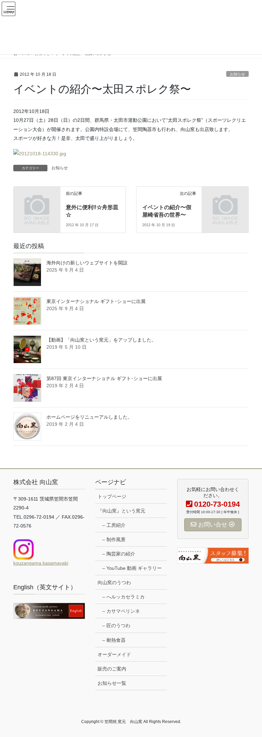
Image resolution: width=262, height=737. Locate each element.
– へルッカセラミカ (123, 596)
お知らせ (237, 74)
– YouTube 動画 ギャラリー (132, 568)
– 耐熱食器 (114, 640)
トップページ (112, 496)
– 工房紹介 (114, 525)
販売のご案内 (112, 668)
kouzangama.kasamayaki (40, 563)
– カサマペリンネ (121, 611)
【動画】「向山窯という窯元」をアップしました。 (101, 340)
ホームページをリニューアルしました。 (89, 417)
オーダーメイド (114, 654)
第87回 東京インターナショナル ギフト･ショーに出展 (104, 378)
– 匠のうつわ (116, 625)
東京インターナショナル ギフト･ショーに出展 (96, 301)
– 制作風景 (114, 539)
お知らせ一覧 (112, 683)
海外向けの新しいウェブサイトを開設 (87, 262)
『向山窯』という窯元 (121, 511)
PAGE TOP (249, 709)
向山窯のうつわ (114, 582)
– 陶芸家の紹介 (118, 554)
